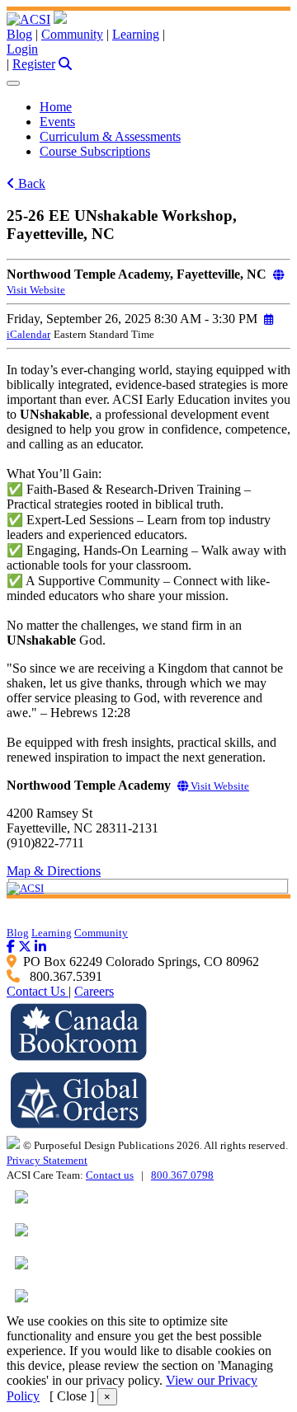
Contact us (110, 1175)
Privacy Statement (47, 1160)
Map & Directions (54, 871)
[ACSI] (28, 19)
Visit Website (218, 786)
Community (72, 34)
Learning (135, 34)
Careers (94, 991)
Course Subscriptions (95, 151)
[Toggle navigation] (13, 83)
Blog (19, 34)
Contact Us (37, 991)
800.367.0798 (182, 1175)
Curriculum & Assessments (110, 136)
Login (22, 49)
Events (57, 122)
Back (30, 183)
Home (56, 107)
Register (33, 64)
